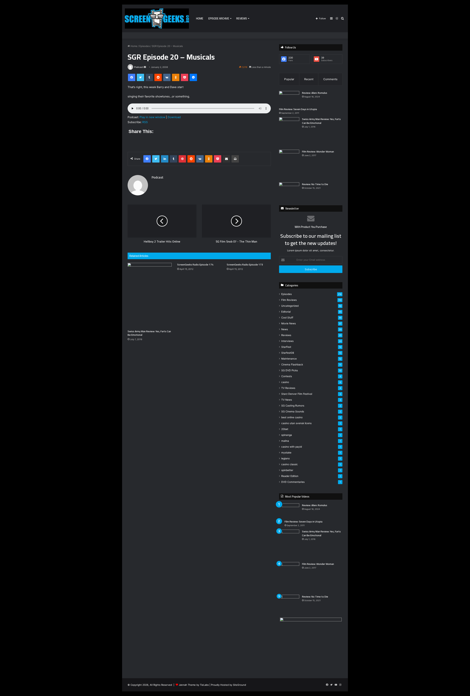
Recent (308, 79)
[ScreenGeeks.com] (157, 18)
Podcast (138, 67)
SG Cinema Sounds (292, 411)
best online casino (292, 417)
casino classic (289, 464)
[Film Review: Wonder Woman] (289, 165)
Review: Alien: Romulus (314, 92)
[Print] (235, 159)
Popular (289, 79)
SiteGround (239, 684)
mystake (286, 452)
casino (285, 382)
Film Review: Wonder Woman (318, 151)
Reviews (241, 18)
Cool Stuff (287, 317)
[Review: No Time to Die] (289, 189)
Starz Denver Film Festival (296, 393)
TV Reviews (288, 388)
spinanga (286, 434)
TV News (286, 399)
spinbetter (287, 470)
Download (174, 117)
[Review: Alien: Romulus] (289, 98)
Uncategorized (290, 305)
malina (285, 440)
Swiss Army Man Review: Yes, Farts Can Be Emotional (149, 333)
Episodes (144, 46)
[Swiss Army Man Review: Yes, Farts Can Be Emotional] (150, 295)
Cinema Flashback (292, 364)
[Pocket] (184, 77)
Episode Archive (218, 18)
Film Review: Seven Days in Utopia (298, 109)
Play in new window (152, 117)
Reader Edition (289, 476)
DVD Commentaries (293, 481)
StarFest (286, 346)
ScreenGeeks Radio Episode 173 (245, 264)
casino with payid (291, 446)
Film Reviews (289, 299)
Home (199, 18)
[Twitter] (140, 77)
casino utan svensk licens (296, 423)
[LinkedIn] (164, 159)
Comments (330, 79)
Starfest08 (287, 352)
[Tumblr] (149, 77)
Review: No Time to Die (315, 184)
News (284, 329)
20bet (284, 429)
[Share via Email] (226, 159)
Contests (286, 376)
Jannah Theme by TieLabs (194, 684)
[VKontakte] (167, 77)
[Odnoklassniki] (175, 77)
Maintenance (289, 358)
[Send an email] (145, 67)
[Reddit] (158, 77)
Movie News (288, 323)
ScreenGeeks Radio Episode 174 (195, 264)
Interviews (287, 341)
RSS (145, 122)
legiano (285, 458)
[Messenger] (193, 77)
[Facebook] (131, 77)
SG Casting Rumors (292, 405)
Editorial (286, 311)
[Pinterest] (182, 159)
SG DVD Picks (289, 370)
